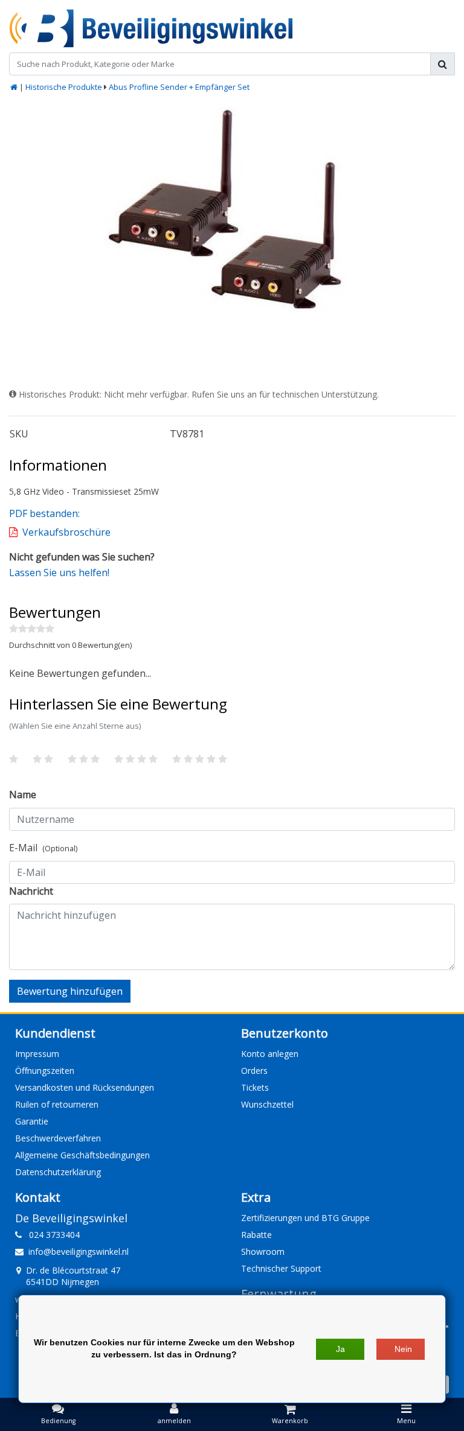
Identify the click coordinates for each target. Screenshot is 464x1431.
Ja (340, 1349)
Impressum (37, 1053)
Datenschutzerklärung (58, 1172)
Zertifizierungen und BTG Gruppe (305, 1217)
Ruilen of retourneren (56, 1104)
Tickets (255, 1087)
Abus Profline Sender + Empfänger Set (179, 86)
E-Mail (43, 847)
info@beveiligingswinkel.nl (78, 1251)
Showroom (263, 1251)
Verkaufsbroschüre (66, 532)
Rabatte (256, 1234)
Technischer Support (281, 1268)
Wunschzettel (267, 1104)
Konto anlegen (269, 1053)
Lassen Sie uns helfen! (59, 572)
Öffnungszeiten (44, 1070)
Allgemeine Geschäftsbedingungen (82, 1155)
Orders (254, 1070)
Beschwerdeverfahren (58, 1138)
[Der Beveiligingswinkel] (151, 28)
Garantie (31, 1121)
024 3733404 (51, 1234)
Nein (403, 1349)
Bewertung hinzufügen (70, 991)
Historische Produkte (63, 86)
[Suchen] (442, 64)
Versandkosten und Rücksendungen (84, 1087)
